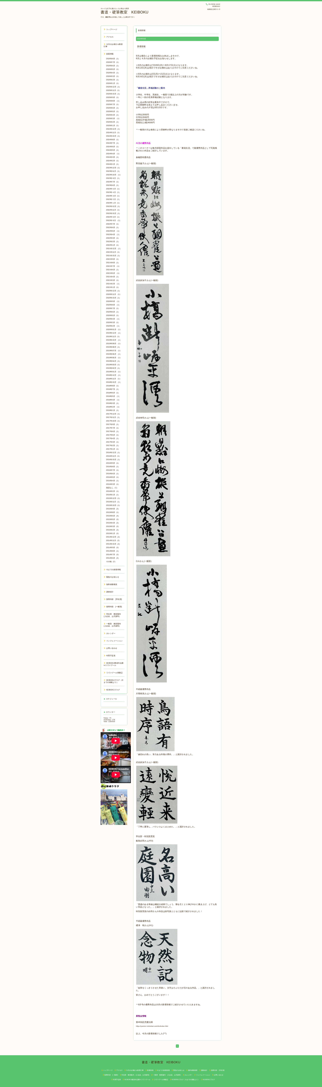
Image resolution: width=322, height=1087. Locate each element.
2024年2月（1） (113, 161)
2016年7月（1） (113, 470)
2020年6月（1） (113, 312)
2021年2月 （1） (113, 284)
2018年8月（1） (113, 386)
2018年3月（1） (113, 403)
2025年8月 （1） (113, 101)
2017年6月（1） (113, 431)
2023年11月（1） (113, 171)
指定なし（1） (112, 488)
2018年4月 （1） (113, 400)
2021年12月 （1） (114, 249)
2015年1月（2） (113, 533)
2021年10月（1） (113, 256)
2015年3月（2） (113, 526)
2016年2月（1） (113, 491)
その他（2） (111, 562)
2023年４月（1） (113, 192)
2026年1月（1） (113, 83)
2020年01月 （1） (114, 329)
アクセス (110, 37)
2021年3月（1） (113, 280)
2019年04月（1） (113, 361)
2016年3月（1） (113, 484)
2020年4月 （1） (113, 319)
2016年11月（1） (113, 456)
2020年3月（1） (113, 322)
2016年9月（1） (113, 463)
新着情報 (141, 46)
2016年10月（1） (113, 460)
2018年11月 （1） (113, 379)
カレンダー (110, 633)
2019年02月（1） (113, 368)
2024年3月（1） (113, 157)
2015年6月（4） (113, 516)
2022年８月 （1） (113, 220)
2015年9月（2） (113, 509)
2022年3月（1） (113, 238)
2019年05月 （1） (114, 358)
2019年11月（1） (113, 336)
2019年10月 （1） (114, 340)
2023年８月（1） (113, 178)
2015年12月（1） (113, 498)
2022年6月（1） (113, 227)
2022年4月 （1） (113, 234)
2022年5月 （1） (113, 231)
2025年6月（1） (113, 108)
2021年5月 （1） (113, 273)
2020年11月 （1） (113, 294)
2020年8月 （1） (113, 305)
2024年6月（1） (113, 147)
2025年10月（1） (113, 94)
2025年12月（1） (113, 87)
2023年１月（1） (113, 203)
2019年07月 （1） (114, 351)
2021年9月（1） (113, 259)
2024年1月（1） (113, 164)
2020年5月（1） (113, 315)
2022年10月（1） (113, 213)
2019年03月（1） (113, 365)
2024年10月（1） (113, 136)
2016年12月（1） (113, 453)
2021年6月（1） (113, 270)
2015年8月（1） (113, 512)
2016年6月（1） (113, 474)
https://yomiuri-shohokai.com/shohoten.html (152, 1026)
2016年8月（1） (113, 467)
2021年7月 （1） (113, 266)
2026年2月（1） (113, 80)
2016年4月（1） (113, 481)
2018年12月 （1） (114, 375)
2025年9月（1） (113, 97)
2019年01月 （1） (114, 372)
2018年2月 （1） (113, 407)
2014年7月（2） (113, 554)
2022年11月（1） (113, 210)
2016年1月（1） (113, 495)
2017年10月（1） (113, 421)
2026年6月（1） (113, 66)
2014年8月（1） (113, 551)
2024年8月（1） (113, 140)
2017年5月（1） (113, 435)
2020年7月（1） (113, 308)
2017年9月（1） (113, 424)
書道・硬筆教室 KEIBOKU (125, 12)
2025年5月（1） (113, 111)
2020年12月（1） (113, 291)
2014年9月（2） (113, 547)
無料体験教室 (111, 584)
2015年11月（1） (113, 502)
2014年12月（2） (113, 537)
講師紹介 (110, 592)
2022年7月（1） (113, 224)
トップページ (111, 29)
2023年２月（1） (113, 199)
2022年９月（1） (113, 217)
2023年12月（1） (113, 168)
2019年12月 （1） (114, 333)
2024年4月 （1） (113, 154)
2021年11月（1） (113, 252)
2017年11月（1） (113, 417)
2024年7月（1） (113, 143)
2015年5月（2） (113, 519)
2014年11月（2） (113, 540)
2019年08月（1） (113, 347)
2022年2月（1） (113, 242)
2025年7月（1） (113, 104)
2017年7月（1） (113, 428)
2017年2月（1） (113, 445)
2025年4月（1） (113, 115)
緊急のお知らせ (112, 577)
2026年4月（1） (113, 73)
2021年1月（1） (113, 287)
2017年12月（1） (113, 414)
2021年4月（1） (113, 277)
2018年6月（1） (113, 393)
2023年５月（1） (113, 189)
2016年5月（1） (113, 477)
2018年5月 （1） (113, 396)
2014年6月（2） (113, 558)
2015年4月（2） (113, 523)
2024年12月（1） (113, 129)
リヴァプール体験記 (114, 673)
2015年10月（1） (113, 505)
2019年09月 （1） (114, 343)
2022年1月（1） (113, 245)
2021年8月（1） (113, 263)
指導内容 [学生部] (114, 599)
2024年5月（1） (113, 150)
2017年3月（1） (113, 442)
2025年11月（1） (113, 90)
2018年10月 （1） (114, 382)
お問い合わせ (111, 648)
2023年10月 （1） (114, 175)
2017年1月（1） (113, 449)
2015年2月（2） (113, 530)
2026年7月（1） (113, 62)
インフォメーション (114, 641)
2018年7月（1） (113, 389)
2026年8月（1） (113, 59)
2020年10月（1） (113, 298)
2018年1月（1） (113, 410)
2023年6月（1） (113, 185)
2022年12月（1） (113, 206)
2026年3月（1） (113, 76)
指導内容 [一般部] (114, 607)
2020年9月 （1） (113, 301)
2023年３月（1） (113, 196)
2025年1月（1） (113, 125)
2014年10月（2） (113, 544)
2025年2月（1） (113, 122)
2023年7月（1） (113, 182)
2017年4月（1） (113, 438)
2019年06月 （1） (114, 354)
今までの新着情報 (113, 570)
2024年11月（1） (113, 132)
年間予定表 (110, 656)
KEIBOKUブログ (113, 690)
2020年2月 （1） (113, 326)
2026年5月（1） (113, 69)
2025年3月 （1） (113, 118)
